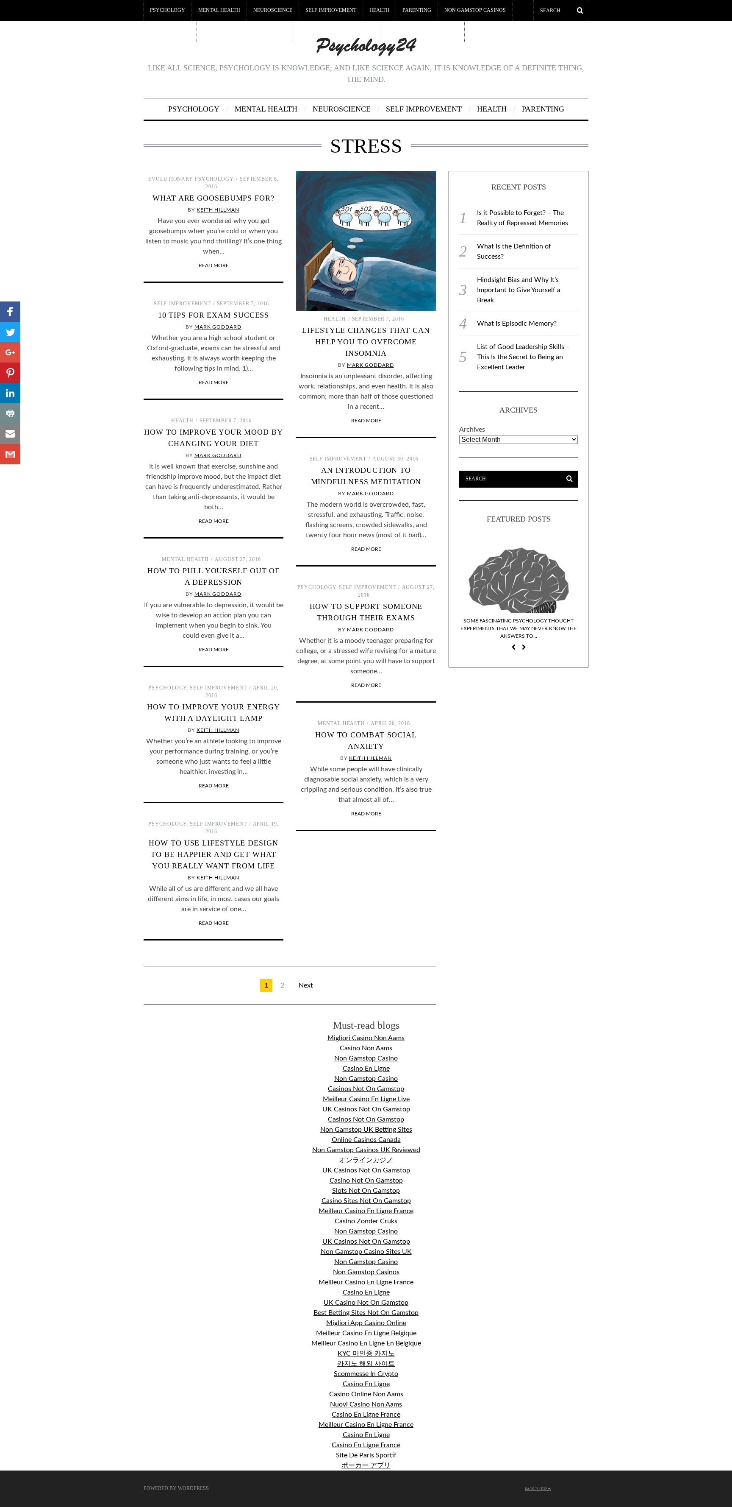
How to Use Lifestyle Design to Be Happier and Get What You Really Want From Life (213, 854)
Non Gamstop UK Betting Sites (366, 1129)
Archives (472, 429)
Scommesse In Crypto (366, 1373)
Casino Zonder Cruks (366, 1221)
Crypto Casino (170, 31)
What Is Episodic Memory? (517, 323)
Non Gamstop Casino (366, 1058)
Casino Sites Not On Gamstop (366, 1200)
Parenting (416, 10)
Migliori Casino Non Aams (366, 1038)
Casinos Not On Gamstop (366, 1089)
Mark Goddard (370, 365)
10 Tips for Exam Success (213, 315)
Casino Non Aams (366, 1048)
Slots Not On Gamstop (366, 1190)
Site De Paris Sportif (366, 1455)
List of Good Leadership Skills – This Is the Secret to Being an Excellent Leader (523, 357)
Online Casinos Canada (366, 1139)
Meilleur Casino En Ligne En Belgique (366, 1343)
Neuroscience (272, 10)
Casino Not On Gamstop (366, 1180)
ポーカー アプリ (366, 1465)
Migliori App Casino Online (366, 1323)
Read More (214, 265)
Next (306, 985)
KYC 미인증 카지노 (366, 1353)
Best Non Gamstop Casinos (336, 31)
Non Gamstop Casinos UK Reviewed (366, 1150)
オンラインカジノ (366, 1160)
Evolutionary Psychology (191, 179)
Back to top (536, 1489)
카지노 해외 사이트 (366, 1363)
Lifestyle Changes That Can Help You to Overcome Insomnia (366, 341)
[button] (10, 311)
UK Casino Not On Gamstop (366, 1302)
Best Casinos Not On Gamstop (244, 31)
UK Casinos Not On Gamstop (366, 1109)
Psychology (167, 10)
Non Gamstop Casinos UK (423, 31)
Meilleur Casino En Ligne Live (366, 1099)
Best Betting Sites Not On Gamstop (366, 1312)
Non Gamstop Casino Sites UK (366, 1251)
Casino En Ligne (366, 1068)
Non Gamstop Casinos (475, 10)
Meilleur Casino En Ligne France (366, 1211)
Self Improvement (330, 10)
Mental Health (219, 10)
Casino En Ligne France (366, 1414)
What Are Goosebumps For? (213, 198)
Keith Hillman (218, 209)
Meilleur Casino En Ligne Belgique (366, 1333)
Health (379, 10)
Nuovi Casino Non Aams (366, 1404)
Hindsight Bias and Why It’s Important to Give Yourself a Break (518, 290)
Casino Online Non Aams (366, 1394)
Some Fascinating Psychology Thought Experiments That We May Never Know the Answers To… (518, 628)
